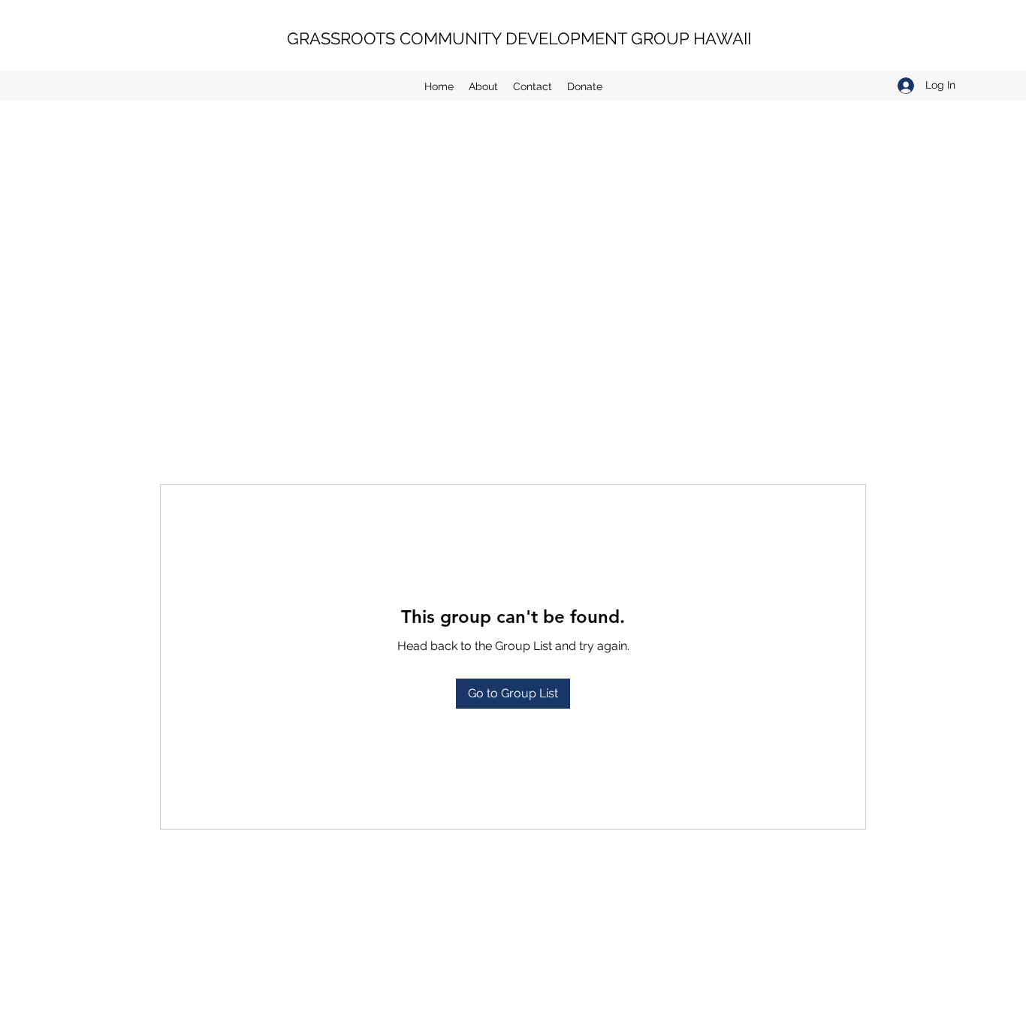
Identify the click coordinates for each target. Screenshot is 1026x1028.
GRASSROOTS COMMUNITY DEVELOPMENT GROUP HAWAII (519, 38)
